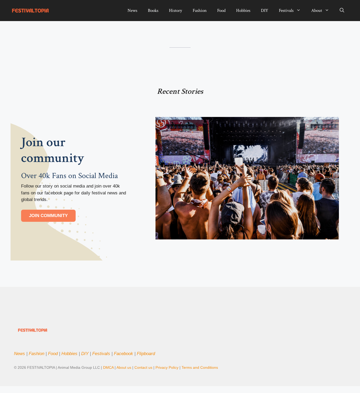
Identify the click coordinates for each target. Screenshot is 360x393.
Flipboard (146, 353)
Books (153, 10)
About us (123, 367)
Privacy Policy (167, 367)
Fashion (200, 10)
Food (221, 10)
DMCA (108, 367)
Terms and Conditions (200, 367)
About (316, 10)
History (175, 10)
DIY (264, 10)
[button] (341, 10)
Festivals (286, 10)
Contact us (143, 367)
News (132, 10)
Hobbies (243, 10)
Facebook (123, 353)
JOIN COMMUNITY (48, 215)
